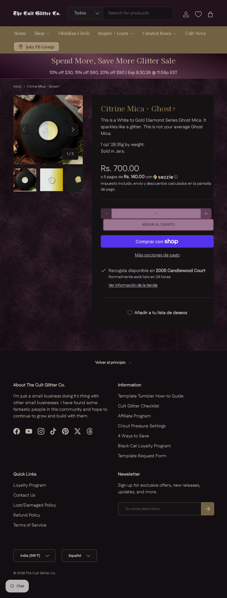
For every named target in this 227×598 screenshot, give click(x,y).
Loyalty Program (29, 485)
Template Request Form (142, 456)
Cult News (195, 33)
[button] (210, 14)
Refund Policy (26, 515)
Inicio (17, 86)
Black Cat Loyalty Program (144, 446)
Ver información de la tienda (133, 285)
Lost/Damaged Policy (34, 505)
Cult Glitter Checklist (138, 406)
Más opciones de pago (157, 255)
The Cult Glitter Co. (41, 573)
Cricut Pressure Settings (142, 426)
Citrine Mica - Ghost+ (43, 86)
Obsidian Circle (74, 33)
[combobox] (120, 13)
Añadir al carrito (158, 224)
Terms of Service (30, 525)
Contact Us (24, 495)
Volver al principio (111, 362)
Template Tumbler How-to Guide (151, 396)
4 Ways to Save (133, 436)
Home (20, 33)
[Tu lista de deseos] (198, 14)
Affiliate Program (134, 416)
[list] (48, 129)
